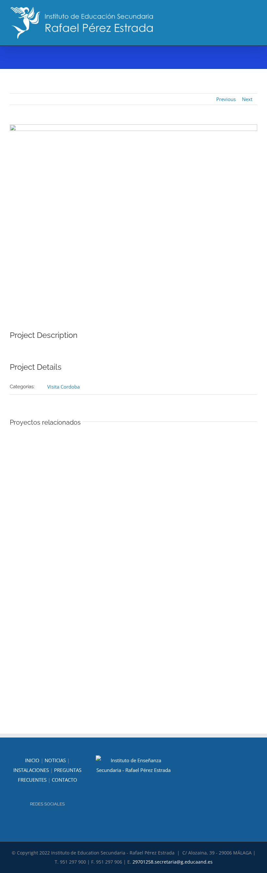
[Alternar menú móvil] (254, 16)
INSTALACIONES (31, 770)
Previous (226, 99)
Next (247, 99)
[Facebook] (52, 821)
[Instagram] (43, 821)
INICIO (32, 760)
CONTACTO (64, 780)
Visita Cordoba (63, 386)
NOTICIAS (55, 760)
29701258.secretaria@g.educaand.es (173, 862)
